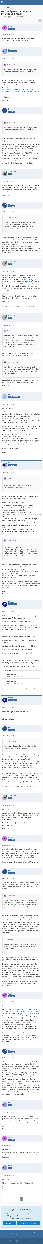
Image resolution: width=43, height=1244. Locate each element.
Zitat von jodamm (13, 362)
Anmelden (9, 1223)
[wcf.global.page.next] (32, 1199)
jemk (5, 294)
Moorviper (22, 689)
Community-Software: (21, 1241)
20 (28, 1199)
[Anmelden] (35, 2)
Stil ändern (38, 1233)
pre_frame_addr (31, 282)
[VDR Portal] (5, 3)
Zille (20, 306)
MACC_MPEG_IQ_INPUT (29, 1009)
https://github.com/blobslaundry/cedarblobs (18, 89)
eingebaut (25, 860)
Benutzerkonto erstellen (28, 1223)
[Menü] (40, 3)
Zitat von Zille (11, 218)
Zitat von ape (11, 479)
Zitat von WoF (11, 65)
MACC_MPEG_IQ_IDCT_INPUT (15, 1011)
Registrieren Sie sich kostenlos (19, 1216)
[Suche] (30, 3)
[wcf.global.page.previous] (11, 1199)
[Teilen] (40, 20)
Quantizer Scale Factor (27, 1014)
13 (21, 1199)
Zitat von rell (11, 331)
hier (15, 83)
